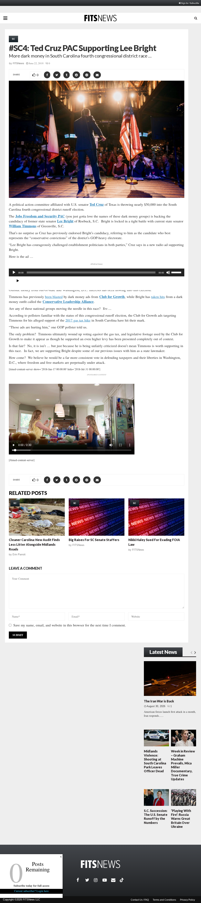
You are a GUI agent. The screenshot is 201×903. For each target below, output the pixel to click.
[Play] (14, 272)
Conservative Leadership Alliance (68, 301)
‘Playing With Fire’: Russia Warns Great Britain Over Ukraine (181, 818)
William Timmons (22, 225)
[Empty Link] (191, 652)
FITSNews (18, 63)
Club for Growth (112, 296)
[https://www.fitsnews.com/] (100, 864)
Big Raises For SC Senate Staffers (94, 540)
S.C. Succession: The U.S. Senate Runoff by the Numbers (155, 816)
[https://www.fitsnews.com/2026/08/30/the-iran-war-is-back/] (170, 678)
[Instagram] (98, 880)
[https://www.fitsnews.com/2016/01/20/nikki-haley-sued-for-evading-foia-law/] (156, 517)
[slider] (176, 272)
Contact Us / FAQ (140, 899)
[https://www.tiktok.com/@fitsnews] (122, 880)
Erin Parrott (19, 554)
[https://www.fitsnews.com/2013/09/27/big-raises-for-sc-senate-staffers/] (97, 517)
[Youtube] (106, 880)
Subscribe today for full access (31, 886)
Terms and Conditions (164, 899)
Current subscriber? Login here (31, 891)
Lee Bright (65, 221)
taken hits (158, 296)
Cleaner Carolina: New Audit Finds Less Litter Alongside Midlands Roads (34, 544)
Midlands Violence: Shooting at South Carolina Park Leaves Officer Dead (155, 761)
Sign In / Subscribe (190, 3)
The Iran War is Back (159, 701)
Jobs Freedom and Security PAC (40, 216)
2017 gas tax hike (77, 320)
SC (13, 39)
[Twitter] (89, 880)
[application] (96, 272)
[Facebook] (81, 880)
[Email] (115, 880)
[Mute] (168, 272)
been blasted (54, 296)
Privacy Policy (187, 899)
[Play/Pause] (18, 280)
